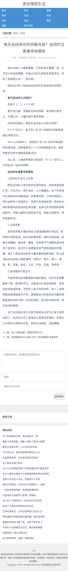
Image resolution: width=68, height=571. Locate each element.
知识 (26, 10)
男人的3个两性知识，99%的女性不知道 (22, 500)
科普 (48, 15)
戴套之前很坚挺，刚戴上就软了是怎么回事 (24, 441)
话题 (4, 25)
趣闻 (48, 20)
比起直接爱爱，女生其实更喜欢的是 (20, 457)
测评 (4, 15)
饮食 (26, 15)
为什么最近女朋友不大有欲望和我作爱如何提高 (26, 473)
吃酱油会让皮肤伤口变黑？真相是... (20, 495)
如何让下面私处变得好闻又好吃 (18, 506)
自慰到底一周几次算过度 (15, 533)
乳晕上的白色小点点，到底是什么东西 (21, 479)
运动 (4, 20)
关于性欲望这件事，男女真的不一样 (20, 436)
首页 (4, 10)
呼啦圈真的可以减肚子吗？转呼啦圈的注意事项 (34, 337)
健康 (48, 10)
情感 (26, 20)
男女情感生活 (34, 4)
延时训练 (28, 25)
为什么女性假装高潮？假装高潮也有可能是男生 (26, 468)
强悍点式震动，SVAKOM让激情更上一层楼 (24, 484)
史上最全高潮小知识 (12, 463)
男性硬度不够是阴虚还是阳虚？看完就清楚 (24, 516)
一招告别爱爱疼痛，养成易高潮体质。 (21, 490)
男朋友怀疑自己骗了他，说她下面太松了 (22, 522)
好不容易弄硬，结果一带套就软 (18, 538)
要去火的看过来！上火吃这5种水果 (20, 447)
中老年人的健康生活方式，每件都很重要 (22, 527)
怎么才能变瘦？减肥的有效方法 (26, 332)
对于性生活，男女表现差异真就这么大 (21, 452)
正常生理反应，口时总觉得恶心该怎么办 (22, 511)
